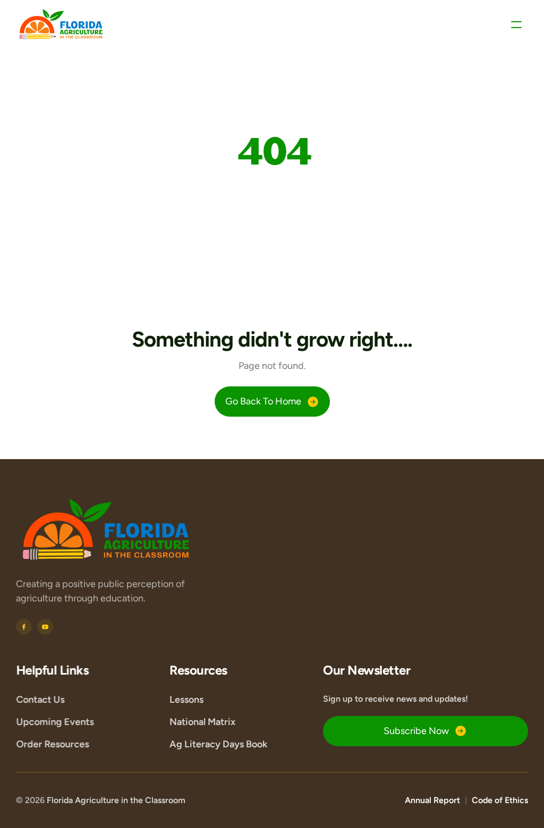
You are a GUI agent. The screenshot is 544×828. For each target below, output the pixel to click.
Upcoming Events (55, 722)
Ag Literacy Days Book (218, 744)
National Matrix (202, 722)
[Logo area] (106, 530)
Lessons (186, 699)
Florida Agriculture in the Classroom (116, 800)
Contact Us (40, 699)
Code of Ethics (500, 800)
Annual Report (432, 800)
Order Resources (52, 744)
